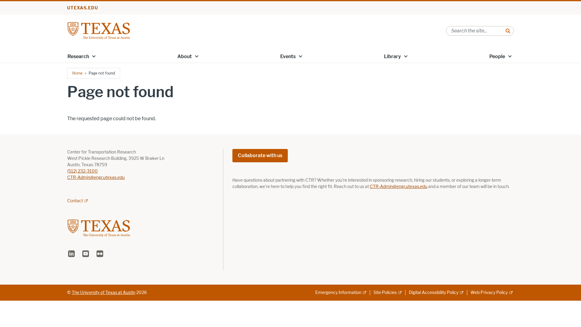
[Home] (98, 30)
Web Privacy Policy (489, 292)
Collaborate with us (260, 155)
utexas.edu (82, 8)
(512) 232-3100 (82, 171)
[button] (93, 56)
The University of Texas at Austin (103, 292)
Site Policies (385, 292)
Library (392, 56)
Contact (75, 200)
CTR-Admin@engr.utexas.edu (96, 177)
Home (77, 73)
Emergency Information (338, 292)
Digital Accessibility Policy (433, 292)
